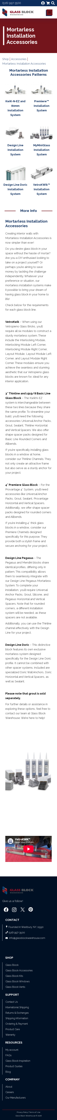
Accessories (18, 59)
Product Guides (13, 1066)
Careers (9, 1092)
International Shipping (17, 1007)
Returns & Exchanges (17, 1012)
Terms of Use (34, 1112)
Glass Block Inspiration (17, 1060)
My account (11, 1049)
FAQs (8, 1055)
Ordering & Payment (16, 1023)
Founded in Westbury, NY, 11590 (26, 927)
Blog (8, 1071)
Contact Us (11, 1001)
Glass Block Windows (17, 981)
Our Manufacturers (15, 1097)
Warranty (10, 1034)
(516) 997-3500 (11, 3)
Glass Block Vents (15, 986)
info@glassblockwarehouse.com (27, 938)
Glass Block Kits (14, 976)
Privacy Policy (22, 1112)
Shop (5, 59)
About (8, 1086)
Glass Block (12, 965)
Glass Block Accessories (19, 970)
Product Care (12, 1029)
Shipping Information (16, 1018)
